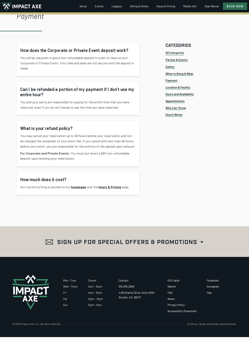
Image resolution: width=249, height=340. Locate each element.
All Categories (175, 52)
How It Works (174, 114)
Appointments (175, 101)
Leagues (117, 6)
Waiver (172, 286)
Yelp (209, 292)
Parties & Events (177, 60)
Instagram (213, 286)
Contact (124, 280)
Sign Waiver (212, 6)
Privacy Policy (176, 304)
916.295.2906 (126, 286)
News (171, 298)
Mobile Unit (190, 6)
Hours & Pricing (165, 6)
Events (99, 6)
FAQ (170, 292)
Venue (83, 6)
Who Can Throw (176, 108)
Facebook (213, 280)
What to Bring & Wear (179, 73)
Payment (172, 80)
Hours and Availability (180, 94)
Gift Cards (174, 280)
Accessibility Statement (182, 311)
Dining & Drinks (139, 6)
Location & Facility (178, 87)
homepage (78, 187)
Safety (170, 66)
